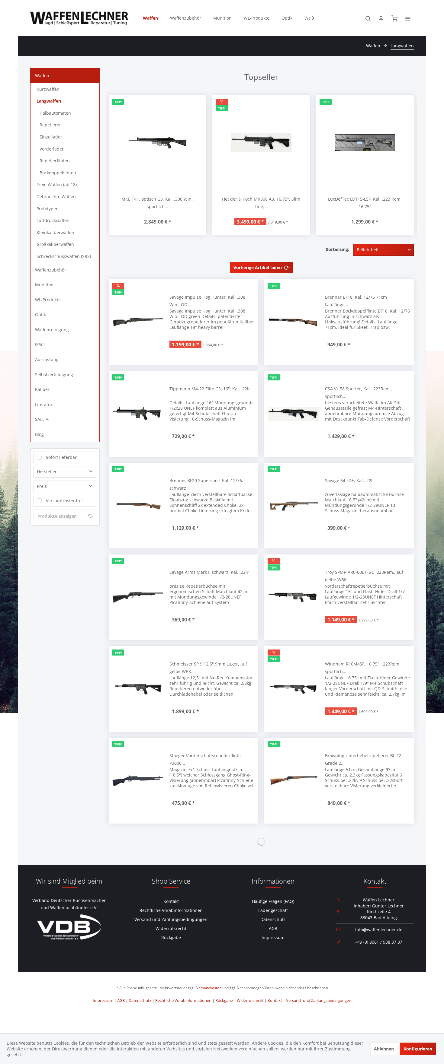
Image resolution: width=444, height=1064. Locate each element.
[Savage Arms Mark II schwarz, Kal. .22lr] (137, 597)
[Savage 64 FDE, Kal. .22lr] (293, 505)
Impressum (273, 937)
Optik (40, 314)
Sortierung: (337, 249)
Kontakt (171, 901)
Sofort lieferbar (61, 457)
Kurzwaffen (48, 89)
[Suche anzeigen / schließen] (368, 18)
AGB (273, 928)
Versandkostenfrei (64, 500)
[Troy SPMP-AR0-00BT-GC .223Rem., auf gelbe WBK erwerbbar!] (293, 597)
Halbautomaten (55, 113)
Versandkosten (208, 987)
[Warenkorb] (394, 18)
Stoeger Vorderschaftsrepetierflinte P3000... (205, 759)
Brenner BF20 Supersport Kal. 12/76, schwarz (206, 484)
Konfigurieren (418, 1049)
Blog (39, 434)
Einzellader (51, 137)
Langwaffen (49, 101)
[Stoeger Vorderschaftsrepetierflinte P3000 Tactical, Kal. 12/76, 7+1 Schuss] (137, 780)
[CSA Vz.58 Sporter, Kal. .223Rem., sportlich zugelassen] (293, 413)
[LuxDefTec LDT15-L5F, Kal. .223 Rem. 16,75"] (365, 142)
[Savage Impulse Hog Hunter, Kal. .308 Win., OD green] (137, 322)
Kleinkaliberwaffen (55, 232)
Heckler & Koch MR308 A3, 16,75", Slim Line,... (261, 202)
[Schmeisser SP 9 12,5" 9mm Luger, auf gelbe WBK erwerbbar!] (137, 689)
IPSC (39, 344)
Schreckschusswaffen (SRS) (64, 256)
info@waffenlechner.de (378, 929)
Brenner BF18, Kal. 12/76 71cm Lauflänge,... (356, 300)
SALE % (42, 419)
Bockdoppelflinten (58, 173)
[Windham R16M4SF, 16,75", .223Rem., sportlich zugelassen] (293, 689)
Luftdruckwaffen (53, 220)
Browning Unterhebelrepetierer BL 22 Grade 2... (363, 759)
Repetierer (50, 125)
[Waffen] (150, 18)
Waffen (42, 75)
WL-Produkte (48, 300)
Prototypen (48, 208)
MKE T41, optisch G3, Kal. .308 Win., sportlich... (157, 202)
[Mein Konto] (381, 18)
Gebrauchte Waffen (56, 196)
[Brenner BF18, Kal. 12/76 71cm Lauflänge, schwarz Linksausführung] (293, 322)
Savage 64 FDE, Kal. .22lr (349, 480)
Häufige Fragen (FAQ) (273, 901)
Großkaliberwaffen (55, 244)
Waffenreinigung (52, 329)
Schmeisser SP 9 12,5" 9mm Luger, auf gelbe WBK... (208, 667)
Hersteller (47, 472)
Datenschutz (273, 919)
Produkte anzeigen (57, 516)
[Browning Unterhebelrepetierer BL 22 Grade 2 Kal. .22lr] (293, 780)
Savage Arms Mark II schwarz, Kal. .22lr (209, 572)
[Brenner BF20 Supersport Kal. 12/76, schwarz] (137, 505)
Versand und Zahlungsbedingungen (171, 919)
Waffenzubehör (50, 270)
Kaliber (42, 389)
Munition (44, 284)
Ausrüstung (47, 359)
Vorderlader (52, 149)
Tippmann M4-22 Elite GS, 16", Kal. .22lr (209, 389)
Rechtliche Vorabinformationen (171, 910)
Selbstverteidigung (54, 374)
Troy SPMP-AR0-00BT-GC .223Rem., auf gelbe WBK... (364, 576)
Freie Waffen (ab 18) (57, 184)
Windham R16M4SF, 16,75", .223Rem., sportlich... (363, 667)
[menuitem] (150, 18)
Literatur (44, 404)
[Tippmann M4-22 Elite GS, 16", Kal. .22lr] (137, 413)
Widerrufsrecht (171, 928)
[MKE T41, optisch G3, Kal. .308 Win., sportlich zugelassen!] (157, 142)
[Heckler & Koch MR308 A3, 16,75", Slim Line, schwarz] (261, 142)
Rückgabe (171, 937)
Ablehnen (384, 1049)
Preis (42, 486)
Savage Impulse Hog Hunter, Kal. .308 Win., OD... (207, 300)
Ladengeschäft (273, 910)
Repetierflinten (55, 161)
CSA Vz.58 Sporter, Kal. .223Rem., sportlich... (358, 392)
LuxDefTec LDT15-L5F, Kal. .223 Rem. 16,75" (365, 202)
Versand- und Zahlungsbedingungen (318, 1000)
